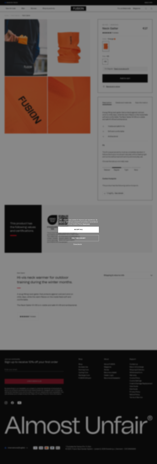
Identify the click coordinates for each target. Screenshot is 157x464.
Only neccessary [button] (78, 238)
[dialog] (78, 232)
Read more (86, 224)
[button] (78, 244)
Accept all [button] (78, 229)
